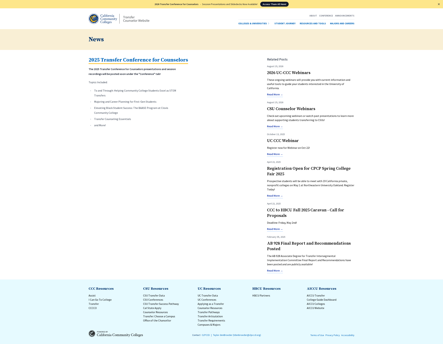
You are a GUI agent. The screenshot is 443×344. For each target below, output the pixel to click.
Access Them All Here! (274, 4)
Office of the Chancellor (157, 320)
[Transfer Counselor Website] (119, 19)
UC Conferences (207, 299)
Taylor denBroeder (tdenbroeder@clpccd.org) (237, 335)
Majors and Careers (342, 23)
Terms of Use (317, 335)
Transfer (94, 304)
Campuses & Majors (209, 324)
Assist (92, 295)
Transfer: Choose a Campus (159, 316)
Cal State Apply (152, 308)
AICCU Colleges (316, 304)
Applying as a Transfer (211, 304)
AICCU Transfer (316, 295)
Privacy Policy (333, 335)
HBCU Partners (261, 295)
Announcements (344, 15)
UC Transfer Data (208, 295)
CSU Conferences (153, 299)
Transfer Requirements (212, 320)
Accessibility (347, 335)
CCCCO (93, 308)
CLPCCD (206, 335)
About (313, 15)
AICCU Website (315, 308)
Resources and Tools (313, 23)
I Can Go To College (100, 299)
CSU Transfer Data (154, 295)
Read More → (275, 94)
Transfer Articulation (210, 316)
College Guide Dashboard (321, 299)
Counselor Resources (155, 312)
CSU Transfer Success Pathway (161, 304)
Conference (326, 15)
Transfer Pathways (209, 312)
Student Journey (285, 23)
